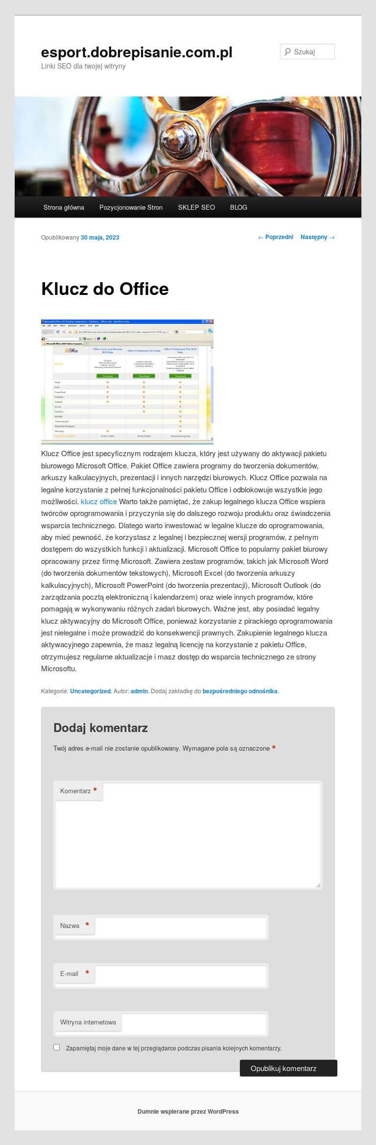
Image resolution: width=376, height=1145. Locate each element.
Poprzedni (275, 236)
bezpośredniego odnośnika (240, 690)
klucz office (99, 501)
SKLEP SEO (196, 207)
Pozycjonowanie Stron (131, 207)
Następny (318, 236)
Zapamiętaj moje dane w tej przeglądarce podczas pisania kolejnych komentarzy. (174, 1048)
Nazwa (75, 925)
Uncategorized (90, 690)
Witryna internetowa (88, 1021)
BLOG (238, 207)
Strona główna (64, 207)
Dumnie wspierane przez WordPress (188, 1111)
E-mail (75, 973)
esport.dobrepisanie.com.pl (137, 51)
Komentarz (78, 791)
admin (139, 690)
